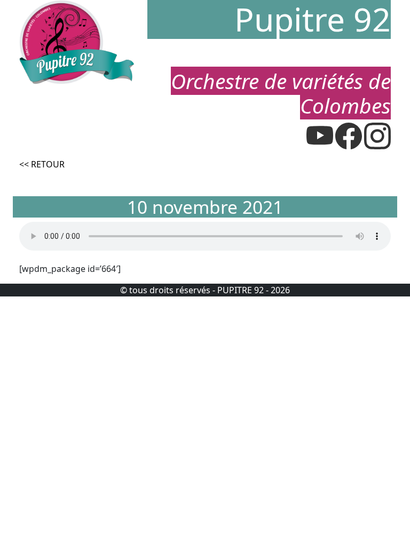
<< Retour (42, 164)
